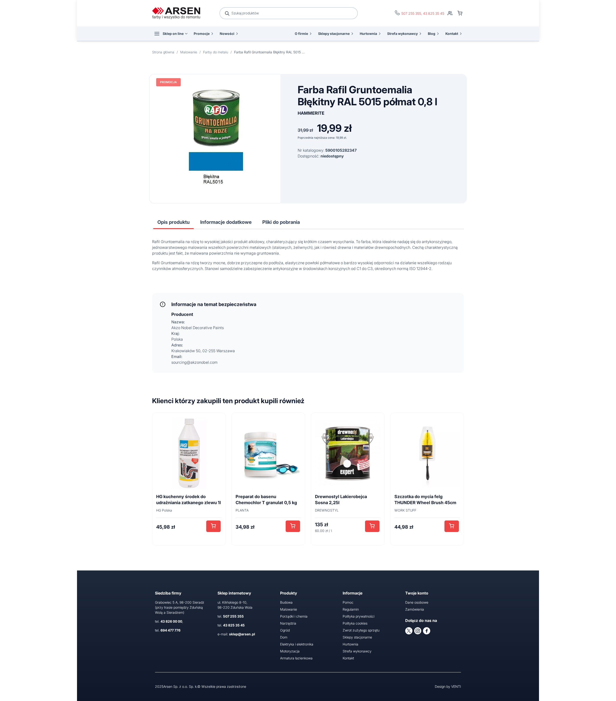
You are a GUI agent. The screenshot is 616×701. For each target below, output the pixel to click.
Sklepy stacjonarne (334, 33)
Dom (283, 637)
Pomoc (348, 602)
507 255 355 (411, 13)
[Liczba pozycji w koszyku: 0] (460, 13)
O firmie (301, 33)
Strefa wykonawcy (402, 33)
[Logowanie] (450, 13)
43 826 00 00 (171, 621)
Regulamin (351, 609)
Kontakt (451, 33)
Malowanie (288, 609)
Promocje (202, 33)
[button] (213, 526)
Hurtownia (368, 33)
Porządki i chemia (294, 616)
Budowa (286, 602)
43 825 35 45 (433, 13)
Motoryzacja (290, 651)
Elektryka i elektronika (296, 644)
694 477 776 (170, 630)
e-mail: (236, 634)
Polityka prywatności (358, 616)
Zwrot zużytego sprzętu (361, 630)
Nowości (227, 33)
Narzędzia (288, 623)
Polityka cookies (355, 623)
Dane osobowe (416, 602)
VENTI (456, 686)
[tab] (173, 222)
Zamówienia (414, 609)
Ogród (285, 630)
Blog (431, 33)
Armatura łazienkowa (296, 658)
